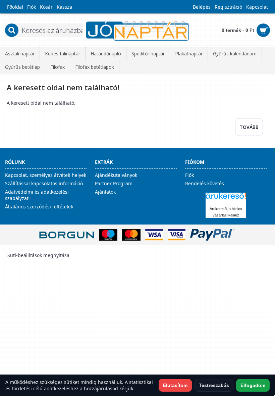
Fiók (189, 175)
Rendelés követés (204, 183)
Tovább (249, 127)
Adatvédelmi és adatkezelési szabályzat (37, 195)
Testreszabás (214, 385)
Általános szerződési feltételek (39, 206)
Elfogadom (252, 385)
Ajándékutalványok (116, 175)
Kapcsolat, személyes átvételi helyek (45, 175)
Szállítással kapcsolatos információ (44, 183)
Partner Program (113, 183)
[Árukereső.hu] (226, 199)
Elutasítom (175, 385)
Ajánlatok (105, 192)
